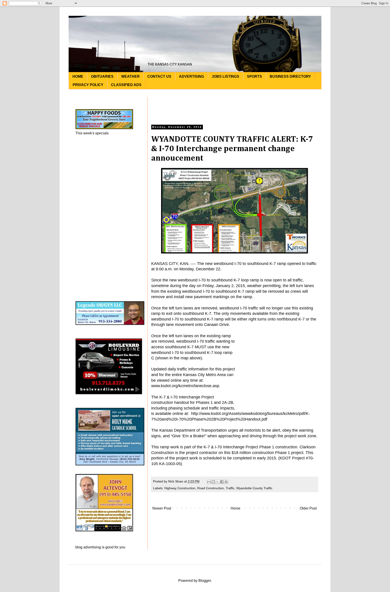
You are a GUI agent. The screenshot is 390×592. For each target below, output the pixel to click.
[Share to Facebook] (222, 482)
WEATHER (130, 76)
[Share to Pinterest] (226, 482)
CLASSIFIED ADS (126, 85)
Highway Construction (179, 488)
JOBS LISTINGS (225, 76)
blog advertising (88, 547)
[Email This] (209, 482)
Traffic (230, 488)
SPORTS (254, 76)
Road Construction (210, 488)
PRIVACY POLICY (88, 85)
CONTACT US (159, 76)
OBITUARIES (102, 76)
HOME (77, 76)
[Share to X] (217, 482)
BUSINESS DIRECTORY (290, 76)
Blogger (204, 581)
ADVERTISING (191, 76)
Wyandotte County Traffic (254, 488)
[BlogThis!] (213, 482)
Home (235, 508)
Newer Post (161, 508)
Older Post (308, 508)
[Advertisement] (234, 107)
